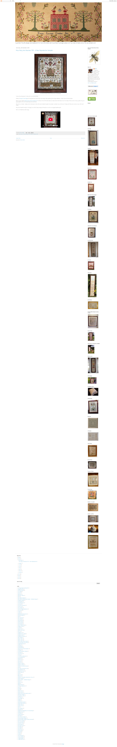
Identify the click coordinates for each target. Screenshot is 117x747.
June (20, 566)
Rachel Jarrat (20, 690)
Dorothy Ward (20, 621)
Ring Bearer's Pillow (21, 695)
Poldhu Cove (20, 682)
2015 (19, 559)
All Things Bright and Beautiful (23, 588)
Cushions (19, 612)
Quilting (19, 688)
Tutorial (19, 734)
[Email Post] (26, 132)
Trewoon (19, 733)
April (20, 569)
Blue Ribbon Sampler (21, 598)
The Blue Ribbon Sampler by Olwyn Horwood (25, 719)
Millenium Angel (20, 663)
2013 (19, 575)
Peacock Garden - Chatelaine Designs (24, 679)
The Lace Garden (20, 722)
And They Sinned (20, 590)
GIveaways (19, 645)
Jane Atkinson (20, 653)
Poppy (19, 683)
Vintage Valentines (21, 739)
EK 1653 (19, 627)
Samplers (19, 700)
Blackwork (19, 594)
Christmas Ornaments (22, 605)
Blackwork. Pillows (21, 595)
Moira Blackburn (21, 669)
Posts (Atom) (22, 140)
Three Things (20, 730)
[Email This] (28, 132)
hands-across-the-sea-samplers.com (31, 100)
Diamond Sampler (21, 615)
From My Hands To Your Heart (23, 642)
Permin (19, 681)
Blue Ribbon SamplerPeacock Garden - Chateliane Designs (27, 599)
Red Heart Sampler (21, 694)
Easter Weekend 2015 (21, 625)
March (20, 570)
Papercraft (20, 676)
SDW (19, 707)
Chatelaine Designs (21, 600)
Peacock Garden (20, 678)
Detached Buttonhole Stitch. (22, 614)
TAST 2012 (19, 715)
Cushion (19, 611)
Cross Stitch (20, 610)
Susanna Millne (20, 714)
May (20, 567)
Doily (19, 616)
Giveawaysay (20, 646)
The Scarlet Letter (21, 725)
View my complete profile (92, 83)
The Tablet (19, 728)
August (20, 563)
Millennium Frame (21, 664)
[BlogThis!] (29, 132)
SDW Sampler (20, 708)
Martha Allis (20, 659)
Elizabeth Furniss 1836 (22, 633)
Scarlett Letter (20, 705)
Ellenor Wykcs (20, 640)
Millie (19, 667)
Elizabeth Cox (20, 632)
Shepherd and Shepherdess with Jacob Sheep (25, 710)
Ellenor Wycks (20, 638)
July (20, 564)
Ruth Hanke (20, 697)
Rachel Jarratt (20, 692)
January (20, 572)
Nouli (19, 673)
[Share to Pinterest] (33, 132)
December (21, 560)
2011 (19, 578)
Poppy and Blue (20, 684)
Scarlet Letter (20, 704)
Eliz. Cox (19, 631)
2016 (19, 557)
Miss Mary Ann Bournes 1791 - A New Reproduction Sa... (28, 561)
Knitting (19, 655)
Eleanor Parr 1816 (21, 630)
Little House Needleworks (22, 656)
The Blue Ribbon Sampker (22, 718)
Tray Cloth (19, 731)
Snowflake (19, 713)
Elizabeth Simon (20, 635)
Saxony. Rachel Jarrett (21, 703)
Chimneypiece (20, 601)
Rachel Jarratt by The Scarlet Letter (24, 693)
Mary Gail (19, 661)
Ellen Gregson (20, 637)
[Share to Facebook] (31, 132)
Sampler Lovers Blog (23, 98)
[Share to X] (30, 132)
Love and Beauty (20, 657)
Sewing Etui (20, 709)
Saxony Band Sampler (21, 702)
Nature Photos (20, 672)
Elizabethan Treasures (21, 636)
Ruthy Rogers (20, 698)
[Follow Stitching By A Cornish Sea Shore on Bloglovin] (93, 86)
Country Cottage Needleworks (23, 609)
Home (51, 138)
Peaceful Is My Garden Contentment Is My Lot (25, 677)
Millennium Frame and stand (23, 666)
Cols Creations (20, 607)
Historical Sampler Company (22, 651)
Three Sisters (20, 729)
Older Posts (83, 138)
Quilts (19, 689)
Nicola (96, 68)
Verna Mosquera (20, 735)
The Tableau (20, 726)
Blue (18, 596)
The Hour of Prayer (21, 720)
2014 (19, 574)
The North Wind (20, 723)
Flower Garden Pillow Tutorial (23, 641)
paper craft (20, 674)
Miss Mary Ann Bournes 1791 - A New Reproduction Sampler (34, 50)
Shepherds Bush (20, 712)
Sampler (19, 699)
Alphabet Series (20, 589)
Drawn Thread (20, 622)
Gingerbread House (21, 643)
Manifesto (19, 658)
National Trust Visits (21, 671)
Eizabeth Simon (20, 626)
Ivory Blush (20, 652)
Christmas (20, 604)
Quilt (19, 687)
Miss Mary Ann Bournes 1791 (33, 134)
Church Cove (20, 606)
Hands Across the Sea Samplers (24, 134)
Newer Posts (18, 138)
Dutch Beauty (20, 624)
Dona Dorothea (20, 620)
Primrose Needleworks (22, 686)
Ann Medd (19, 591)
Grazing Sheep (20, 647)
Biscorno (19, 593)
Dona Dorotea (20, 619)
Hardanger (19, 650)
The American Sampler (22, 717)
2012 (19, 577)
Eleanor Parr (20, 629)
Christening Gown (21, 602)
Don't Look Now (20, 617)
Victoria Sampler (20, 736)
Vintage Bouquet (20, 738)
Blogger (63, 744)
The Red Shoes (20, 724)
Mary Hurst (20, 662)
